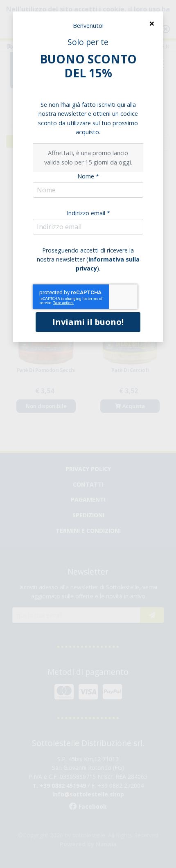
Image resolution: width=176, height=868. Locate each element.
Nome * (88, 176)
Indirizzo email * (88, 213)
